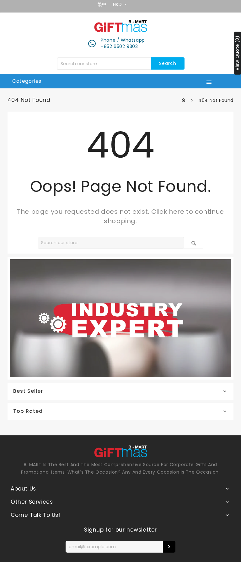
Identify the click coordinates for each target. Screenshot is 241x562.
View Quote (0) (237, 53)
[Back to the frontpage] (183, 100)
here (176, 211)
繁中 (102, 4)
